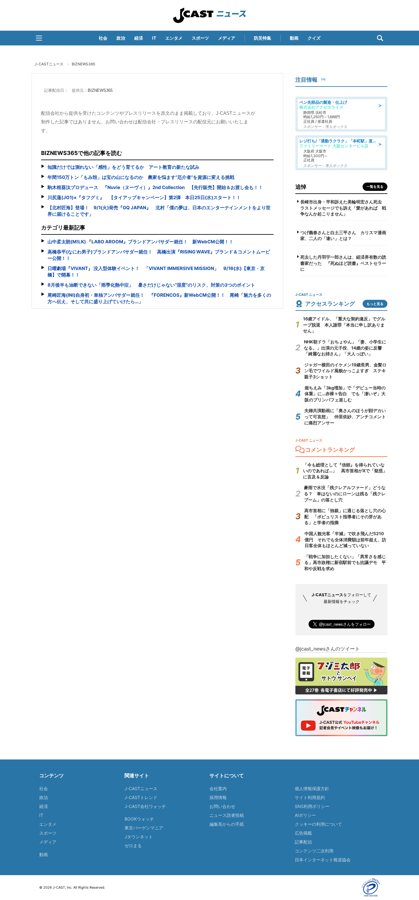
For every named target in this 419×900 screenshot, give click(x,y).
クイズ (314, 38)
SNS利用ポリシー (312, 806)
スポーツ (200, 38)
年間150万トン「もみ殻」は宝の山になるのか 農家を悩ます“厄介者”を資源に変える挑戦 (141, 177)
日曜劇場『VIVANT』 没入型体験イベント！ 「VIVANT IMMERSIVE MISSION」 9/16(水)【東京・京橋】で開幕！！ (156, 271)
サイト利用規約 (310, 797)
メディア (226, 38)
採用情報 (218, 797)
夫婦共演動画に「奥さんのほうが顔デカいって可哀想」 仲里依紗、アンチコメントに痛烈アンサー (345, 416)
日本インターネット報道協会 (323, 859)
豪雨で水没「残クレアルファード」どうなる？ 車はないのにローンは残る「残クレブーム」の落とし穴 (345, 493)
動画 (294, 38)
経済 (138, 38)
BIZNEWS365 (83, 64)
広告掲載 (303, 833)
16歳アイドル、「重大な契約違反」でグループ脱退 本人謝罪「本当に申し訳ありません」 (344, 324)
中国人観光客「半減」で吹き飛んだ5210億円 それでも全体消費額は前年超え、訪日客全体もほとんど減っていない (345, 539)
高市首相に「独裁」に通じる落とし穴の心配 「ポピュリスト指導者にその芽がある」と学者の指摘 (345, 516)
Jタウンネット (139, 836)
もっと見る (375, 304)
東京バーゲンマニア (144, 827)
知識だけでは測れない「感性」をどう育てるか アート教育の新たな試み (123, 167)
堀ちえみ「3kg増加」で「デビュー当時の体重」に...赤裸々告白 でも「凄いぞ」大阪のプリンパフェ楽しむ (345, 393)
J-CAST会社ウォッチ (145, 806)
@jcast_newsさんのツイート (327, 649)
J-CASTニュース (49, 64)
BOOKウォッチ (139, 818)
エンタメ (174, 38)
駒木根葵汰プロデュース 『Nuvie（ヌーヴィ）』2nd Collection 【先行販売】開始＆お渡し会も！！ (155, 187)
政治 (121, 38)
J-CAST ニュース (209, 15)
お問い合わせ (222, 806)
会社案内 (218, 788)
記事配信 (303, 841)
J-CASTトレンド (141, 797)
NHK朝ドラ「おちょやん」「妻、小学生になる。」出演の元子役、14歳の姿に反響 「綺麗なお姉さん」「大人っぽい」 (345, 347)
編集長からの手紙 (227, 824)
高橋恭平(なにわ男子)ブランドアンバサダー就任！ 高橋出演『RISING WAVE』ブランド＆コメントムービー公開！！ (159, 255)
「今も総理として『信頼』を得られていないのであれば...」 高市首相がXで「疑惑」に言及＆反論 (345, 470)
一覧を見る (375, 186)
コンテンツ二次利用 (314, 850)
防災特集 (262, 38)
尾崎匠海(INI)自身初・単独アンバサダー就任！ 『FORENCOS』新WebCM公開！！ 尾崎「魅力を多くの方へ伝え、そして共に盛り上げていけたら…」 (159, 298)
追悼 (300, 186)
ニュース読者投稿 (227, 815)
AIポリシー (305, 815)
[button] (39, 38)
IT (154, 38)
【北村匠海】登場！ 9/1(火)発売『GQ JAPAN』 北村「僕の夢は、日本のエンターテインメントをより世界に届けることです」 (159, 211)
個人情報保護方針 (312, 788)
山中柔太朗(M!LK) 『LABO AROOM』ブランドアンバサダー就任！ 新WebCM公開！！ (140, 242)
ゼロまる (133, 845)
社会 (103, 38)
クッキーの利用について (318, 824)
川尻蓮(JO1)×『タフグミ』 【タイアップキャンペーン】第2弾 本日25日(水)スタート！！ (144, 197)
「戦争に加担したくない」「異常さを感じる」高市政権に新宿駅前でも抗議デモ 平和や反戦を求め (345, 562)
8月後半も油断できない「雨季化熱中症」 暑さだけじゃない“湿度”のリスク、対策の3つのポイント (151, 285)
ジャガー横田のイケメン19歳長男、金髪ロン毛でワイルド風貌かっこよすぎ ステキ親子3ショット (345, 370)
